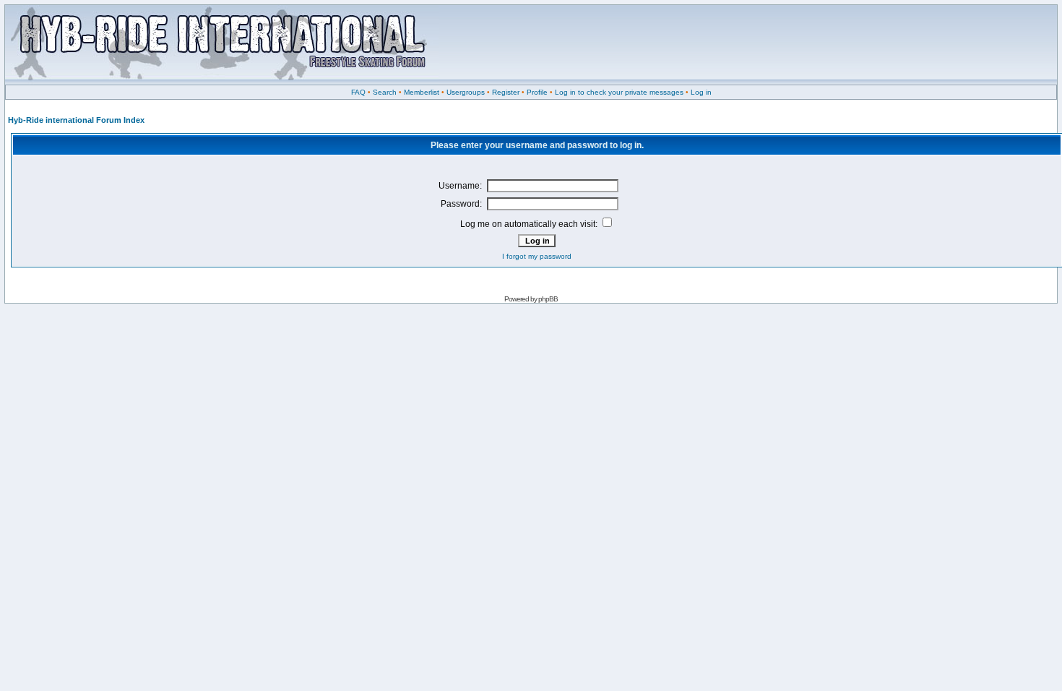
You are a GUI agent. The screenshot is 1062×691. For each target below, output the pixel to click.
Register (505, 92)
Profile (537, 92)
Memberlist (421, 92)
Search (385, 92)
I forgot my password (536, 256)
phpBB (548, 299)
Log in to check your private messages (619, 92)
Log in (701, 92)
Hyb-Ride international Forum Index (76, 120)
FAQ (358, 92)
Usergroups (465, 92)
